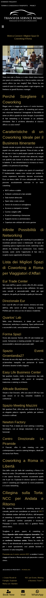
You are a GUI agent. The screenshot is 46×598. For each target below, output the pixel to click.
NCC (41, 511)
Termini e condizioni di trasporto (14, 5)
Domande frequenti (9, 2)
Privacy (33, 5)
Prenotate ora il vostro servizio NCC (16, 554)
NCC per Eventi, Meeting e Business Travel (34, 579)
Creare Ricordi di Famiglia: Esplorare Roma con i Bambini (10, 581)
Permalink (26, 569)
